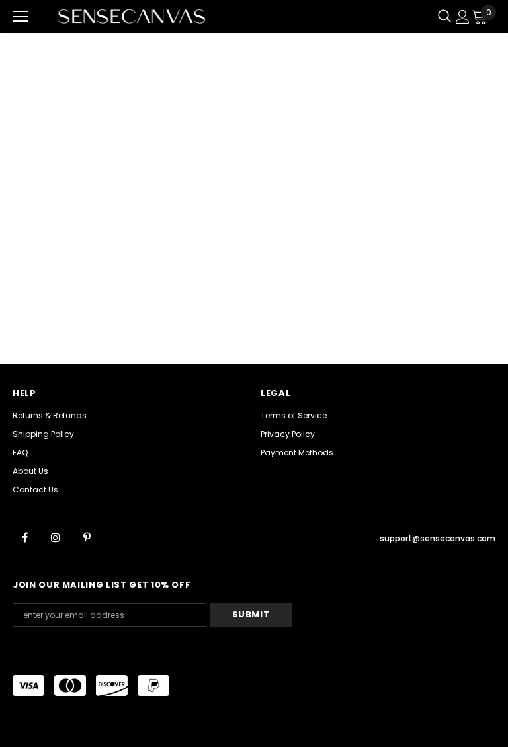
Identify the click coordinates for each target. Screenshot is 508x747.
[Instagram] (55, 537)
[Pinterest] (87, 537)
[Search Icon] (444, 16)
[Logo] (131, 16)
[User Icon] (463, 17)
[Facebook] (24, 537)
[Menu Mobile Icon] (20, 16)
